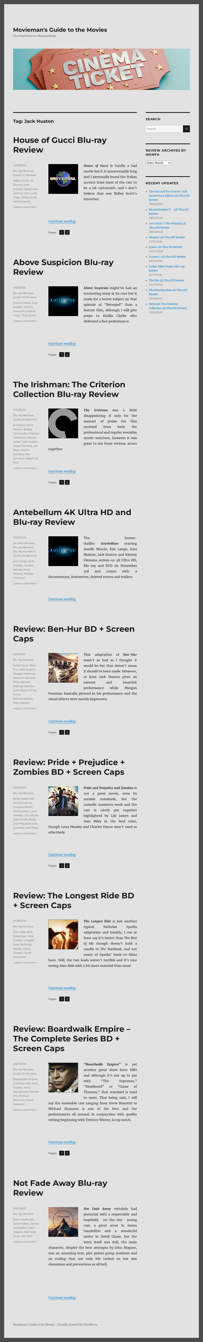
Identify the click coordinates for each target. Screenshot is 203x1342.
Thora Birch (28, 315)
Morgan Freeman (24, 673)
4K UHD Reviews (24, 543)
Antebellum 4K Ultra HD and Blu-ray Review (72, 517)
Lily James (31, 815)
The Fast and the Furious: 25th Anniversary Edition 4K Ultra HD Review (169, 196)
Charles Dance (22, 802)
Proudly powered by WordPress (77, 1324)
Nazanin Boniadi (24, 677)
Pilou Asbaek (21, 681)
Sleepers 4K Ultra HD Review (167, 237)
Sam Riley (32, 827)
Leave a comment (24, 207)
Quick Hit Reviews (24, 175)
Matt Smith (20, 819)
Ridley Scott (28, 197)
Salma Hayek (21, 201)
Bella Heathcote (23, 798)
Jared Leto (30, 188)
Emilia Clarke (22, 302)
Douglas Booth (23, 806)
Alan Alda (19, 931)
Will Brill (26, 1236)
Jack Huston (30, 441)
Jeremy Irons (21, 193)
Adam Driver (21, 180)
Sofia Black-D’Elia (24, 690)
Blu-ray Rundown (24, 551)
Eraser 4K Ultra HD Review (165, 247)
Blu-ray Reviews (23, 170)
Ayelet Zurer (21, 665)
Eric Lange (20, 561)
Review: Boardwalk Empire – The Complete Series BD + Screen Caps (71, 1038)
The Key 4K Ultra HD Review (166, 280)
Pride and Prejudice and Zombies (25, 823)
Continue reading (62, 221)
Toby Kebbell (21, 702)
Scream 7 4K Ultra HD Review (167, 257)
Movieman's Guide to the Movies (60, 29)
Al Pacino (19, 425)
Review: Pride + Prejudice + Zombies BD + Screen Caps (69, 767)
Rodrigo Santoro (23, 686)
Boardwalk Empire (25, 1079)
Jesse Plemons (22, 445)
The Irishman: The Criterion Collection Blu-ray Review (69, 389)
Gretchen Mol (22, 1083)
